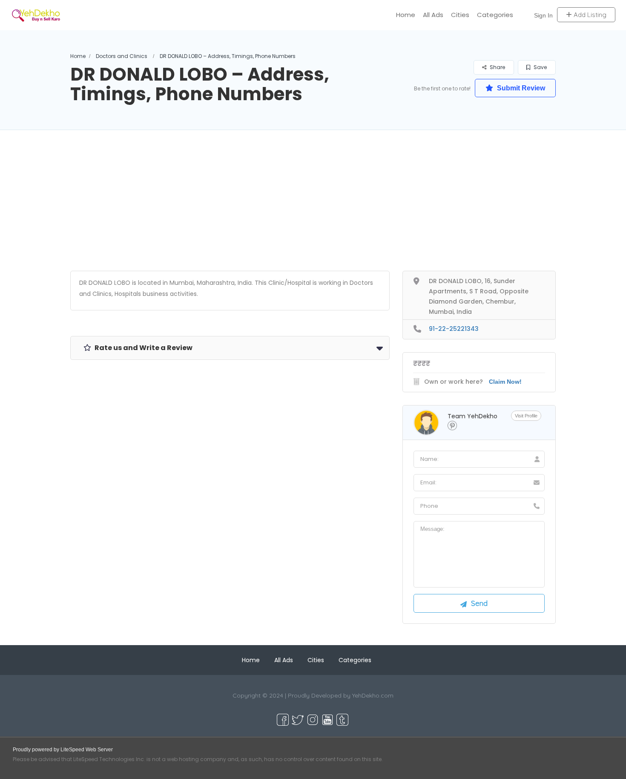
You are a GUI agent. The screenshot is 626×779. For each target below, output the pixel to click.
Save (539, 67)
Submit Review (520, 88)
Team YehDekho (472, 416)
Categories (495, 14)
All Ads (433, 14)
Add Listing (589, 15)
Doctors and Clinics (121, 56)
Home (405, 14)
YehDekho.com (372, 695)
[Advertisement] (313, 211)
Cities (460, 14)
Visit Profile (526, 415)
